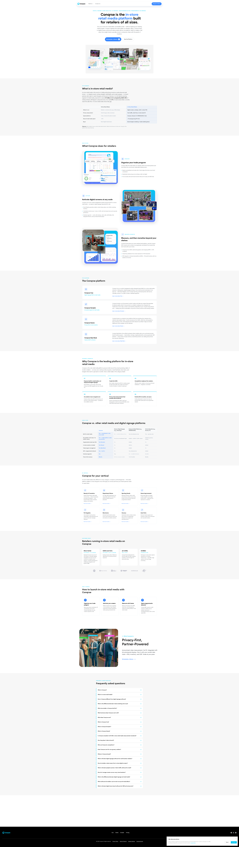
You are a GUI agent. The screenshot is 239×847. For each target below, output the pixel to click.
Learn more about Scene (118, 326)
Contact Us (97, 3)
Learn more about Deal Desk (119, 341)
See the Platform (128, 39)
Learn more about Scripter (118, 311)
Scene (116, 832)
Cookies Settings (131, 841)
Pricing (127, 832)
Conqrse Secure (139, 841)
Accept (233, 842)
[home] (81, 4)
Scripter (122, 832)
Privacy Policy (115, 841)
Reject (227, 842)
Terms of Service (123, 841)
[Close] (236, 838)
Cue (112, 832)
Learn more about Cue (117, 296)
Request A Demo (156, 3)
